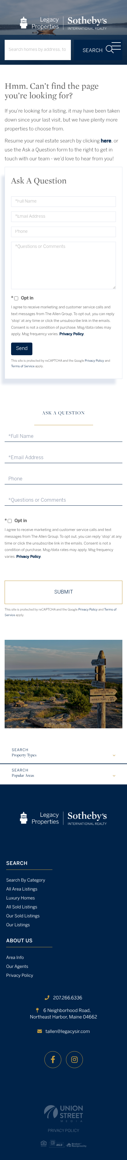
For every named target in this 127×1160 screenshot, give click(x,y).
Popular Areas (23, 776)
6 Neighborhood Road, (63, 1014)
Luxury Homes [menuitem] (20, 898)
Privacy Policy (71, 334)
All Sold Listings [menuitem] (21, 907)
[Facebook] (52, 1059)
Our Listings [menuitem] (18, 925)
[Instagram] (74, 1059)
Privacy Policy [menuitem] (19, 976)
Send (21, 348)
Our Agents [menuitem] (17, 967)
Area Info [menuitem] (15, 958)
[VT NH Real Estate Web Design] (63, 1113)
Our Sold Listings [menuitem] (23, 916)
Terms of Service (23, 366)
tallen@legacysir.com (68, 1032)
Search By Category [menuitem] (25, 880)
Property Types (24, 755)
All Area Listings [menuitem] (21, 889)
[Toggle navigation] (116, 46)
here (106, 141)
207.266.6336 (67, 998)
